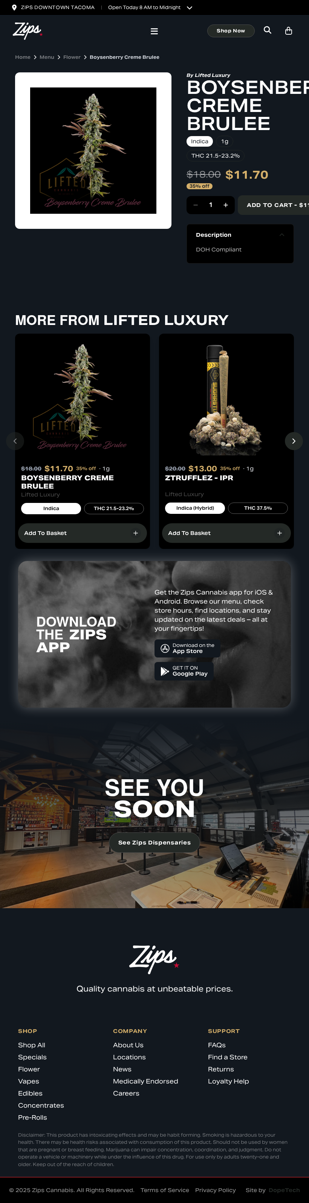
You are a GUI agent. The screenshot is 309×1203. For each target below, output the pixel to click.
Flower (72, 57)
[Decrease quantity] (196, 205)
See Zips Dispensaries (154, 842)
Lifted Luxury (212, 75)
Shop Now (231, 31)
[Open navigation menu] (154, 32)
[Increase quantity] (226, 205)
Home (23, 57)
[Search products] (267, 30)
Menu (47, 57)
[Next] (294, 441)
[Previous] (15, 441)
